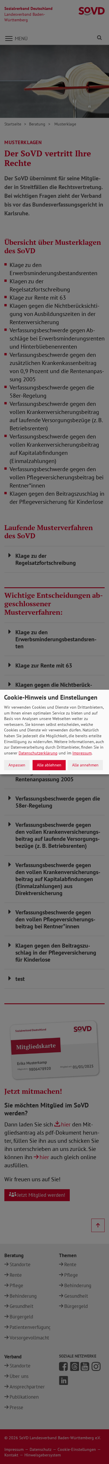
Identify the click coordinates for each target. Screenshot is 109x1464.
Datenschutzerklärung (38, 753)
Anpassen (16, 765)
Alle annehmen (85, 765)
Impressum (82, 753)
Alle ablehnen (49, 765)
